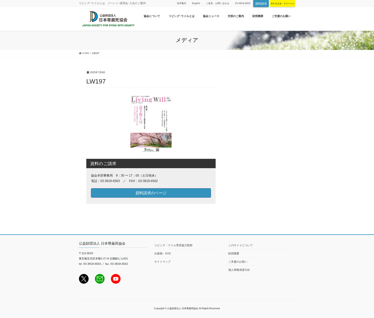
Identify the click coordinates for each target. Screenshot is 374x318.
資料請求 (261, 3)
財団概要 (233, 253)
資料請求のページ (151, 193)
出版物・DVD (162, 253)
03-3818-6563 (242, 3)
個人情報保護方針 (239, 269)
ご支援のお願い (237, 261)
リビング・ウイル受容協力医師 (173, 245)
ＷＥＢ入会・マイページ (282, 3)
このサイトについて (240, 245)
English (196, 3)
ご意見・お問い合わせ (217, 3)
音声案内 (181, 3)
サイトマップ (162, 261)
